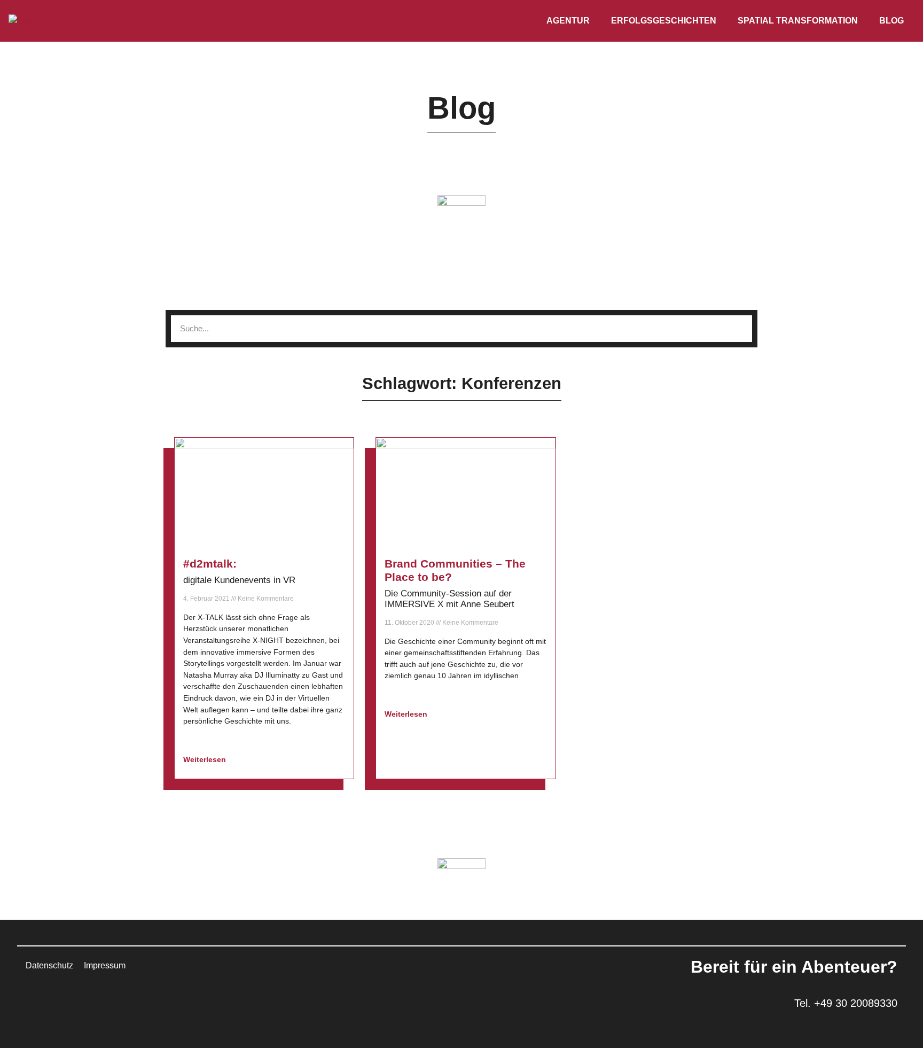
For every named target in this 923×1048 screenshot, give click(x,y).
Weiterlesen (205, 759)
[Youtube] (97, 1000)
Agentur (568, 20)
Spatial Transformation (798, 20)
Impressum (105, 965)
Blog (891, 20)
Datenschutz (49, 965)
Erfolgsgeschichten (663, 20)
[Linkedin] (39, 1000)
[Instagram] (68, 1000)
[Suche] (738, 328)
